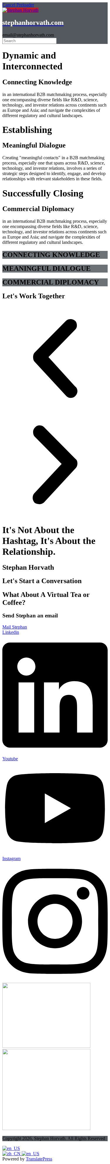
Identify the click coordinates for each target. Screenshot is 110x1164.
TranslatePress (39, 1158)
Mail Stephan (14, 626)
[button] (55, 359)
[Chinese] (12, 1153)
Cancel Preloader (18, 4)
